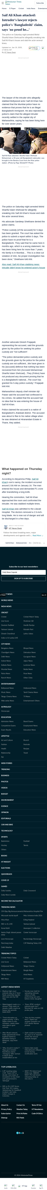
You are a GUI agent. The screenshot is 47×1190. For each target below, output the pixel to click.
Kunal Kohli (5, 928)
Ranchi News (6, 678)
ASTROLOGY (6, 707)
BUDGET (4, 794)
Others (3, 850)
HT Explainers (29, 979)
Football (26, 841)
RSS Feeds (20, 1118)
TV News (27, 696)
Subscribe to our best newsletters (23, 567)
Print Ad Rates (22, 1113)
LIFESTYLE (5, 736)
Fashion (4, 744)
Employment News (31, 726)
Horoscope (5, 711)
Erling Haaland (29, 920)
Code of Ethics (37, 1113)
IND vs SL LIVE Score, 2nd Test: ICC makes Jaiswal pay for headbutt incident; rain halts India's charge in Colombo (11, 1091)
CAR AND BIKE (7, 825)
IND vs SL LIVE (7, 924)
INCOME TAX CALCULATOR (12, 901)
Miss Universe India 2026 (33, 916)
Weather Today (22, 1109)
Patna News (5, 673)
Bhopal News (28, 648)
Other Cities (28, 678)
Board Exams (28, 721)
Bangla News (28, 970)
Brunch (26, 740)
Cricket (21, 8)
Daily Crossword (30, 891)
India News (31, 8)
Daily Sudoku (6, 891)
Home (4, 8)
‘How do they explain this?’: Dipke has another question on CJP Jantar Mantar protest (32, 1021)
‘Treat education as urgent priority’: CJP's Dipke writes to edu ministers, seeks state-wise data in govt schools (11, 1022)
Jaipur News (28, 661)
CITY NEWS (5, 644)
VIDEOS (4, 788)
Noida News (28, 669)
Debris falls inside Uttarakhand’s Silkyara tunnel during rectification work (33, 1051)
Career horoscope (30, 932)
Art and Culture (7, 740)
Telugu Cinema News (9, 696)
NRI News (5, 979)
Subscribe (40, 3)
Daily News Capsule (9, 572)
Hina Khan (5, 920)
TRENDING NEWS (8, 907)
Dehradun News (30, 652)
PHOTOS (4, 782)
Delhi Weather (6, 947)
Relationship (5, 753)
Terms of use (36, 1105)
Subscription (6, 1113)
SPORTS (4, 837)
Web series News (7, 701)
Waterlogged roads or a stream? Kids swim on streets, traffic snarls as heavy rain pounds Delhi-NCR (11, 1008)
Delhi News (5, 657)
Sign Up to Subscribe (23, 578)
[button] (2, 3)
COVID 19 (5, 880)
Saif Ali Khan (8, 509)
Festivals (27, 744)
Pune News (28, 673)
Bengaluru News (7, 648)
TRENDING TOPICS (8, 953)
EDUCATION (6, 717)
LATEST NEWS (6, 594)
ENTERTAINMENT (8, 684)
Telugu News (6, 975)
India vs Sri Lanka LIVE (9, 638)
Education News (30, 730)
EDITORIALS (6, 818)
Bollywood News (7, 688)
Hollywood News (30, 688)
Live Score (5, 621)
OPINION (5, 812)
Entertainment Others (32, 701)
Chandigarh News (7, 652)
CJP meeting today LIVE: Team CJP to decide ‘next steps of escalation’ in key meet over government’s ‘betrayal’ (11, 1076)
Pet (2, 757)
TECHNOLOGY (7, 831)
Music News (5, 692)
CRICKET (4, 613)
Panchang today (7, 943)
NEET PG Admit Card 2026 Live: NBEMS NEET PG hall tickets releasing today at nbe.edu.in (33, 1075)
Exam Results (6, 730)
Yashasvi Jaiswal (7, 629)
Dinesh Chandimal (8, 634)
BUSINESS (5, 775)
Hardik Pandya (29, 625)
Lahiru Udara (28, 634)
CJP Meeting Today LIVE (33, 943)
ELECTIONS (5, 868)
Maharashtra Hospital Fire (33, 911)
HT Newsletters (37, 1109)
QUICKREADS (6, 874)
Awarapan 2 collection (32, 928)
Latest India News (10, 987)
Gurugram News (30, 657)
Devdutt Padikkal (7, 625)
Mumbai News (6, 669)
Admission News (7, 721)
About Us (4, 1105)
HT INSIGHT (6, 862)
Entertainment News (9, 970)
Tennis (26, 845)
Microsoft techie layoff (9, 916)
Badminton (5, 841)
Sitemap (4, 1118)
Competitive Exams (8, 726)
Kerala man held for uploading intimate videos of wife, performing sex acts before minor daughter (33, 995)
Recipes (26, 749)
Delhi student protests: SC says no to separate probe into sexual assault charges (34, 1035)
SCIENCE (4, 806)
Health (3, 749)
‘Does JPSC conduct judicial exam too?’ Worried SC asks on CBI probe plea (34, 1007)
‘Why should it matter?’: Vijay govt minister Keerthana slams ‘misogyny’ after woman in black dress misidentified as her (11, 1053)
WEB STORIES (6, 763)
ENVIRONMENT (7, 800)
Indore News (6, 661)
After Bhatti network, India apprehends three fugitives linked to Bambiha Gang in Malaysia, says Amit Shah (11, 1037)
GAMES (4, 886)
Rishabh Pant (28, 629)
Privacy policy (6, 1109)
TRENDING (5, 769)
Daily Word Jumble (8, 895)
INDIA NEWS (6, 606)
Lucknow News (29, 665)
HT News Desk (10, 52)
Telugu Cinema (29, 966)
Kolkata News (6, 665)
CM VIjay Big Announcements (12, 911)
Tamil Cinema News (31, 692)
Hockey (4, 845)
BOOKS (4, 856)
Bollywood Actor (21, 543)
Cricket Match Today (31, 617)
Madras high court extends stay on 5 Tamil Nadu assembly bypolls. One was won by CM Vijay (11, 995)
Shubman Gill (28, 621)
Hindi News (28, 975)
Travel (26, 753)
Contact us (21, 1105)
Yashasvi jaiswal (29, 924)
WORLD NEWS (7, 600)
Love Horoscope (7, 939)
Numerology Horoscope (32, 939)
